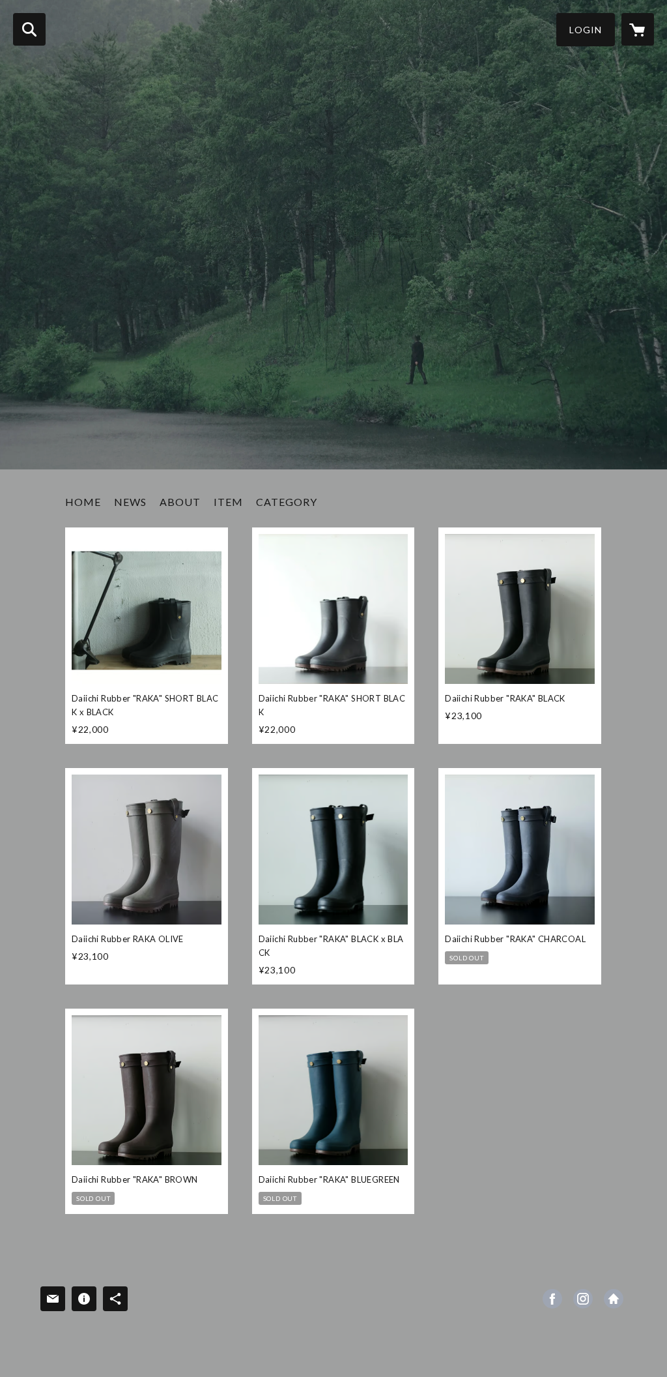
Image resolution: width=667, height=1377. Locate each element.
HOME (83, 502)
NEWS (130, 502)
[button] (585, 29)
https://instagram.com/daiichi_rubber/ (583, 1299)
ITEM (228, 502)
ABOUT (180, 502)
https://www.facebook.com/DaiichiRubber (552, 1299)
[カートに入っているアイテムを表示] (637, 29)
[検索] (29, 29)
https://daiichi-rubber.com (613, 1299)
